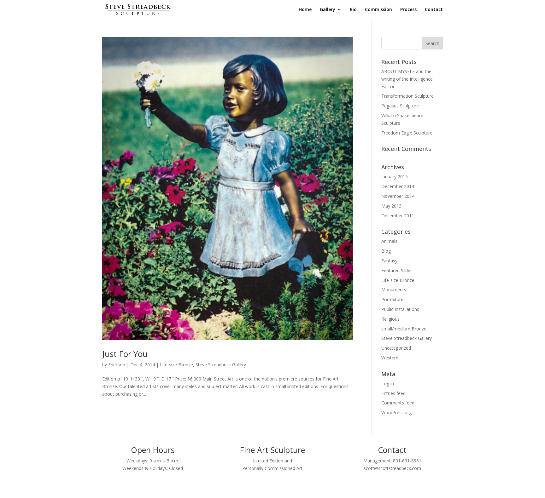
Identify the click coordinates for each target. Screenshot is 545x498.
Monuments (393, 290)
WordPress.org (396, 412)
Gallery (327, 9)
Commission (378, 9)
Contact (434, 9)
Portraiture (392, 299)
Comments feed (397, 403)
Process (408, 9)
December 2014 (397, 186)
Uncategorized (396, 348)
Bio (353, 9)
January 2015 (394, 177)
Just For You (125, 353)
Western (389, 358)
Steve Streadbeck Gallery (221, 365)
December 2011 (397, 216)
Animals (389, 241)
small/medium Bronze (403, 329)
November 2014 (397, 196)
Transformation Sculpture (407, 96)
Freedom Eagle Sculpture (406, 133)
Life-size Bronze (176, 365)
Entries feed (393, 393)
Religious (390, 319)
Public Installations (400, 309)
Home (305, 9)
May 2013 (391, 206)
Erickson (116, 365)
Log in (387, 383)
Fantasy (389, 261)
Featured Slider (396, 270)
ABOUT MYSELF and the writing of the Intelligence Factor (407, 78)
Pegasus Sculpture (400, 106)
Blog (386, 251)
